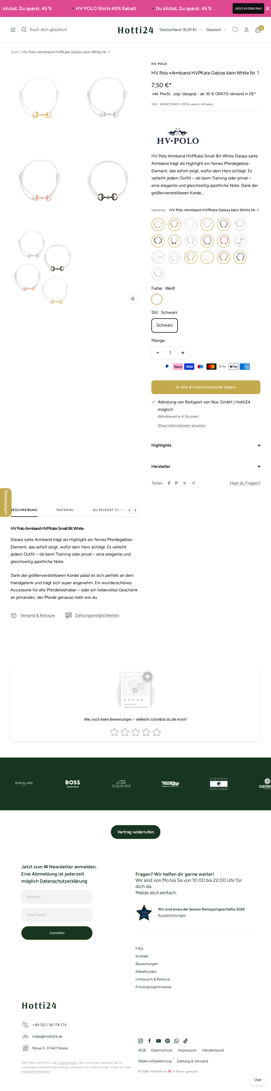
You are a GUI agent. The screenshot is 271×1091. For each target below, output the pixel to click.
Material (65, 510)
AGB (142, 1050)
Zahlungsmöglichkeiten (97, 615)
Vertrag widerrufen (135, 831)
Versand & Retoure (37, 615)
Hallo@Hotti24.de (47, 1036)
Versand (189, 93)
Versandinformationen (35, 1071)
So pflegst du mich (111, 510)
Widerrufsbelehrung (154, 1061)
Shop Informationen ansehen (182, 425)
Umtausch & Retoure (153, 979)
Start (15, 52)
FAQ (139, 948)
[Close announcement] (267, 8)
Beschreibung (24, 510)
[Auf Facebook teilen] (169, 483)
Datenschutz (162, 1050)
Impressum (187, 1050)
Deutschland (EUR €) (178, 29)
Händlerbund (213, 1050)
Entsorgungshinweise (153, 987)
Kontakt (142, 956)
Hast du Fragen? (245, 483)
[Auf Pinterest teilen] (176, 483)
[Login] (246, 30)
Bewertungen (147, 964)
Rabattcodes (146, 971)
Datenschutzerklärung (63, 881)
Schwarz (164, 325)
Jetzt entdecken (248, 8)
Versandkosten (67, 1062)
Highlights (161, 445)
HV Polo (159, 64)
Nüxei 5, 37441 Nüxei (50, 1048)
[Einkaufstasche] (257, 29)
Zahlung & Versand (192, 1061)
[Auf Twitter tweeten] (184, 483)
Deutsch (213, 29)
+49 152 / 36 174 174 (49, 1025)
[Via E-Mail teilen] (193, 483)
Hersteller (160, 466)
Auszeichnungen (172, 915)
